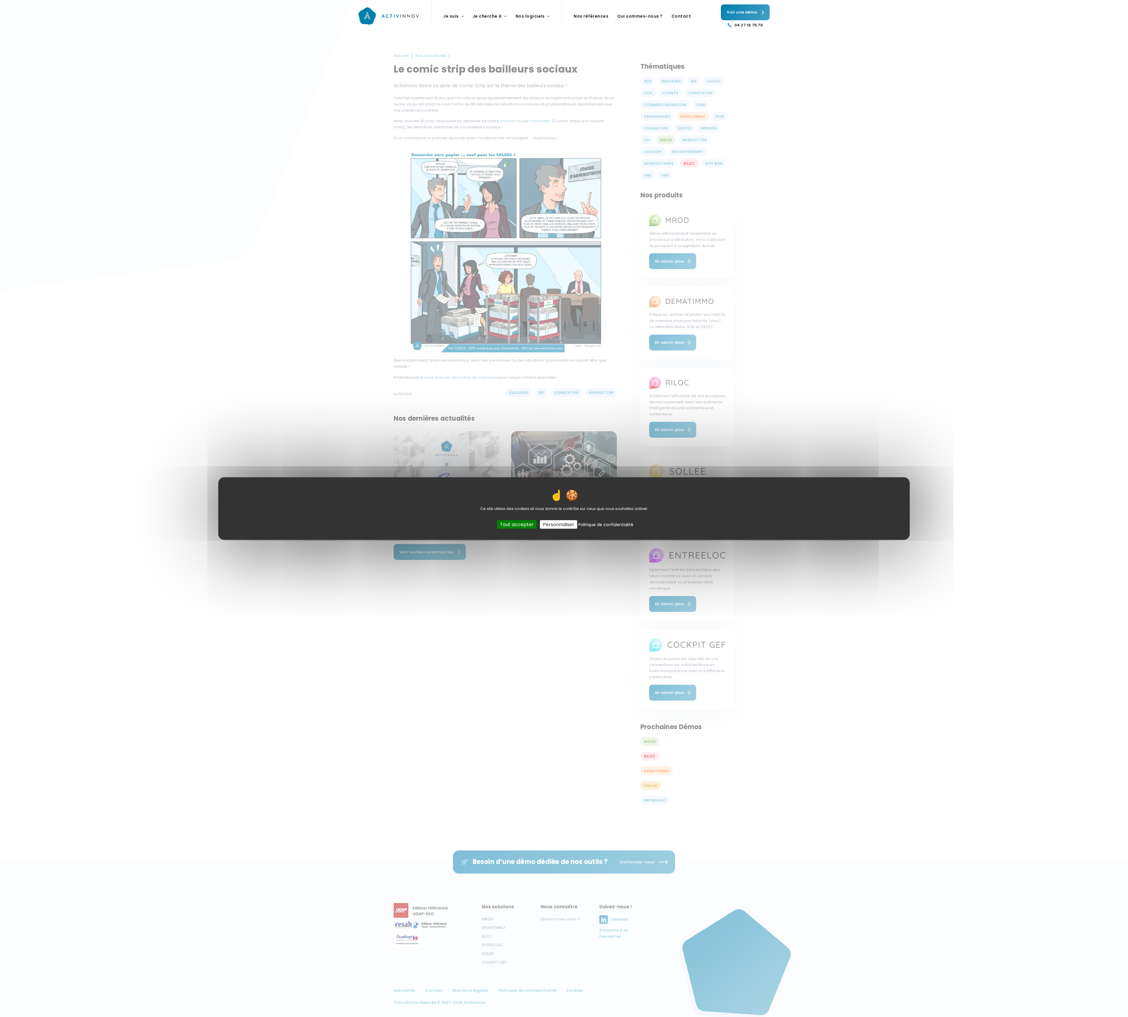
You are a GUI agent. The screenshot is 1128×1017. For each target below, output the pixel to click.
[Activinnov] (388, 16)
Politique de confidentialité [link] (605, 524)
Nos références (591, 16)
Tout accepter (517, 524)
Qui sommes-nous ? (640, 16)
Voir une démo (742, 12)
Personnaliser (558, 524)
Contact (681, 16)
